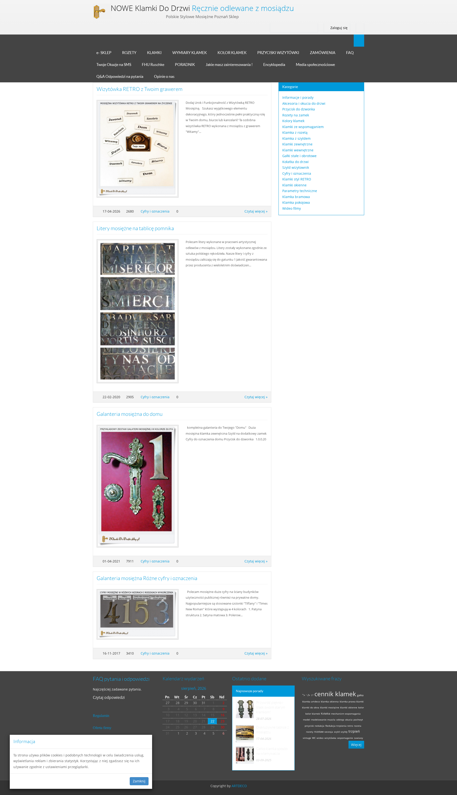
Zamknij (139, 781)
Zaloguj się (338, 27)
